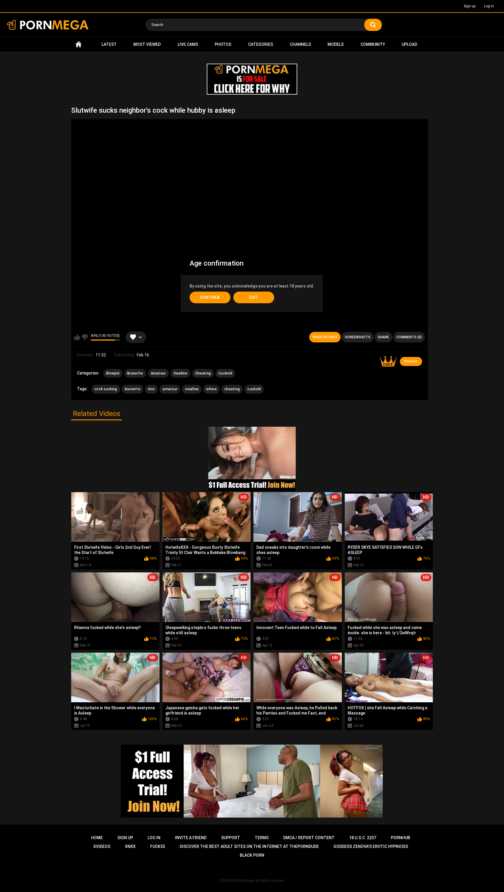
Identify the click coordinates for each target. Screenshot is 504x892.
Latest (109, 44)
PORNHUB (400, 837)
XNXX (130, 846)
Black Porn (252, 855)
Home (78, 44)
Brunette (135, 373)
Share (383, 337)
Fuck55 (157, 846)
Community (372, 44)
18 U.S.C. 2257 (362, 837)
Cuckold (225, 373)
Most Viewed (147, 44)
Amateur (158, 373)
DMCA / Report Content (309, 837)
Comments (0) (409, 337)
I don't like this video (85, 337)
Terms (262, 837)
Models (336, 44)
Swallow (181, 373)
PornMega (246, 881)
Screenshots (357, 337)
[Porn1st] (388, 361)
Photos (223, 44)
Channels (300, 44)
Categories (260, 44)
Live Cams (188, 44)
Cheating (203, 373)
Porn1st (411, 361)
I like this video (77, 337)
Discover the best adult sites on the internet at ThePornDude (249, 846)
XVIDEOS (101, 846)
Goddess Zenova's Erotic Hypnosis (370, 846)
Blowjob (113, 373)
